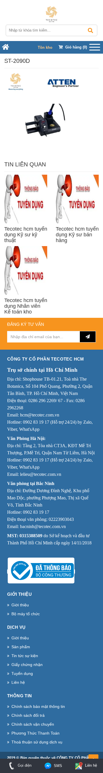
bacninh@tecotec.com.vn (43, 526)
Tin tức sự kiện (24, 655)
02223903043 (61, 519)
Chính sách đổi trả (28, 715)
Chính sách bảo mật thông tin (38, 706)
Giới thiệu (20, 605)
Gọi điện (24, 765)
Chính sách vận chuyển (32, 724)
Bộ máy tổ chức (25, 614)
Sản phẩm (20, 647)
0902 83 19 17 (36, 422)
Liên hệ (18, 682)
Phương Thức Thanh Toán (35, 733)
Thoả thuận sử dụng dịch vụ (36, 742)
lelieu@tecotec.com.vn (40, 474)
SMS (57, 766)
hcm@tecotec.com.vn (39, 414)
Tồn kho (45, 47)
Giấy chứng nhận (27, 664)
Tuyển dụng (22, 673)
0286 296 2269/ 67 (45, 400)
